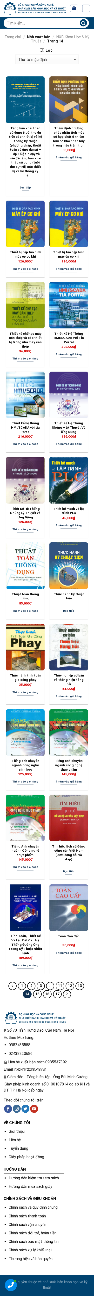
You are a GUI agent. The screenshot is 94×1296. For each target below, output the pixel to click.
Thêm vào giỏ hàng (69, 157)
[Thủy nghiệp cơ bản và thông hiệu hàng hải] (68, 647)
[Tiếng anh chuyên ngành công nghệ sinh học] (25, 732)
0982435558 (19, 1045)
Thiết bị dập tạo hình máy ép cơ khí (25, 254)
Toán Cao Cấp (69, 936)
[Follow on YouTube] (34, 1109)
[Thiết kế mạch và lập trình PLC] (68, 480)
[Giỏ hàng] (74, 8)
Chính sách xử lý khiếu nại (30, 1250)
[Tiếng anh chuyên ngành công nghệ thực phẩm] (68, 732)
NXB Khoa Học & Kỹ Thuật (60, 39)
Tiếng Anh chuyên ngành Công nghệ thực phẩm (25, 850)
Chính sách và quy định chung (33, 1207)
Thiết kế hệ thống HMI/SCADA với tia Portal (25, 427)
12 (70, 986)
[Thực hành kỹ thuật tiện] (68, 565)
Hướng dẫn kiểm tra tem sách (34, 1178)
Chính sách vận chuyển (27, 1224)
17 (57, 994)
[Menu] (86, 8)
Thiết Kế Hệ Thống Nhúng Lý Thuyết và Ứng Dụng (25, 513)
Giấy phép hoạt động (26, 1157)
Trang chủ (13, 37)
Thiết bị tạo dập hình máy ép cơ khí (69, 254)
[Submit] (83, 23)
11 (60, 986)
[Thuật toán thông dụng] (25, 565)
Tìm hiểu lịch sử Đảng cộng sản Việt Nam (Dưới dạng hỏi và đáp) (68, 852)
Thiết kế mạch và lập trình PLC (69, 511)
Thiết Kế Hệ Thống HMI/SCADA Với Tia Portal (69, 338)
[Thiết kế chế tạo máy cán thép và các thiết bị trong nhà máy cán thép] (25, 305)
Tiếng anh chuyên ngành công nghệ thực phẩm (69, 765)
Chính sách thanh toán (27, 1216)
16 (47, 994)
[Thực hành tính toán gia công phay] (25, 647)
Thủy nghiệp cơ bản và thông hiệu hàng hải (69, 679)
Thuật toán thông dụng (25, 596)
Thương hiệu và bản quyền (31, 1258)
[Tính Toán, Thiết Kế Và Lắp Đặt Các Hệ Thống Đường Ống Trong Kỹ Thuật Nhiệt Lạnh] (25, 907)
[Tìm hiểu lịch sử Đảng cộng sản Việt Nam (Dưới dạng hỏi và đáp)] (68, 818)
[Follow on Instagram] (17, 1109)
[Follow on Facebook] (8, 1109)
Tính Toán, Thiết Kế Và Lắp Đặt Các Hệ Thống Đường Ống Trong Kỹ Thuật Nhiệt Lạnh (25, 944)
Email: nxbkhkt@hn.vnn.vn (25, 1069)
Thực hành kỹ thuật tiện (69, 596)
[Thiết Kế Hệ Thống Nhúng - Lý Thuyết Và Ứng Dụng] (68, 395)
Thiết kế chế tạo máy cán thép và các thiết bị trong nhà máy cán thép (25, 340)
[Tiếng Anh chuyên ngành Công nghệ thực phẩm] (25, 818)
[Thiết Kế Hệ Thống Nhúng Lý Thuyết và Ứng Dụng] (25, 480)
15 (37, 994)
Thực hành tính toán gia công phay (25, 677)
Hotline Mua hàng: (19, 1037)
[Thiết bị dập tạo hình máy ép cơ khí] (25, 224)
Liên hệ (15, 1140)
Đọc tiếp (25, 187)
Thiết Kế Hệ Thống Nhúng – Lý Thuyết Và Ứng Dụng (69, 427)
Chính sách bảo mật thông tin (34, 1241)
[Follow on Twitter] (25, 1109)
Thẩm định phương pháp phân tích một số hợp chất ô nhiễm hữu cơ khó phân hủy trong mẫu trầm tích (69, 136)
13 (80, 986)
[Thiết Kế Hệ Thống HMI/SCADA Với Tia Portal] (68, 305)
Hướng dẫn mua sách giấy (30, 1186)
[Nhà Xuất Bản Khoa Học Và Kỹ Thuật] (35, 8)
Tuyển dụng (18, 1148)
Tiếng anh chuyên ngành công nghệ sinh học (25, 765)
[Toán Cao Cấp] (68, 907)
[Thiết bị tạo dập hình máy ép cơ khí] (68, 224)
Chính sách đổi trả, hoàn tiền (32, 1233)
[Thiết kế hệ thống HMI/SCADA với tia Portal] (25, 395)
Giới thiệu (17, 1131)
